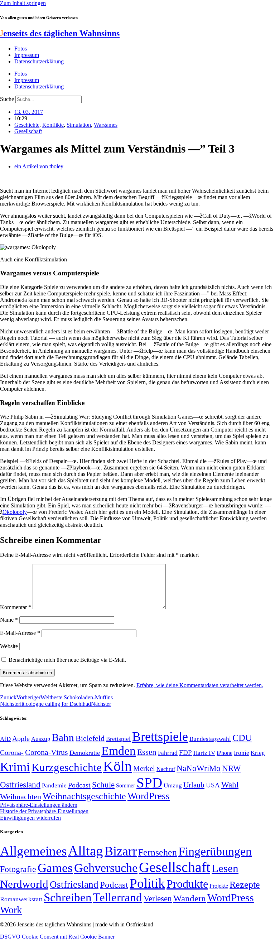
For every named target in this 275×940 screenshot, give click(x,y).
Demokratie (84, 752)
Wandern (189, 898)
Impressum (26, 55)
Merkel (144, 768)
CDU (242, 738)
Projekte (218, 886)
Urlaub (193, 785)
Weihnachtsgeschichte (84, 796)
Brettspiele (160, 736)
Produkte (187, 883)
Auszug (40, 738)
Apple (21, 738)
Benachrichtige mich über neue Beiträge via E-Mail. (67, 660)
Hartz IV (204, 752)
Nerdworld (24, 884)
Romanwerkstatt (21, 899)
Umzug (173, 785)
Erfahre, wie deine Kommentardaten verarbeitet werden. (199, 685)
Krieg (258, 752)
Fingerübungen (215, 851)
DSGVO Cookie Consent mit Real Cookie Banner (57, 937)
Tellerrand (117, 897)
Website (9, 646)
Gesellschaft (28, 131)
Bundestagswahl (210, 739)
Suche (7, 99)
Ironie (241, 752)
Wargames (105, 125)
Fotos (20, 48)
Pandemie (54, 785)
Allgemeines (33, 851)
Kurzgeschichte (67, 767)
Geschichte (26, 125)
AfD (5, 739)
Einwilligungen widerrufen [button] (30, 818)
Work (11, 909)
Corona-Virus (46, 752)
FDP (185, 752)
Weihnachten (20, 796)
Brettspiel (118, 739)
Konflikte (53, 125)
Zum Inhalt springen (23, 3)
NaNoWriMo (199, 768)
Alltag (85, 850)
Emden (118, 750)
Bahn (63, 737)
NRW (231, 768)
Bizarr (121, 851)
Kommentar (15, 607)
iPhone (224, 753)
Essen (146, 752)
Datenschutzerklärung (39, 61)
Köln (117, 766)
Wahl (229, 784)
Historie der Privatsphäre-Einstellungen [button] (44, 811)
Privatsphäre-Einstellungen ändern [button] (38, 805)
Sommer (125, 785)
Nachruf (165, 769)
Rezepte (245, 884)
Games (55, 868)
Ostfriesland (20, 784)
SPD (149, 782)
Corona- (12, 752)
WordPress (148, 796)
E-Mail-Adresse (20, 633)
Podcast (79, 785)
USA (213, 785)
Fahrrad (168, 752)
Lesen (225, 868)
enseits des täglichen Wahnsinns (60, 33)
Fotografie (18, 869)
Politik (147, 883)
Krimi (15, 767)
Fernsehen (157, 852)
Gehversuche (106, 867)
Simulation (79, 125)
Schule (103, 784)
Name (9, 620)
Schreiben (68, 897)
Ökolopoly (15, 512)
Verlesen (158, 898)
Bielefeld (90, 738)
